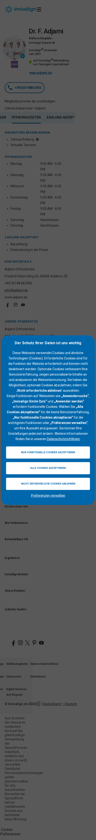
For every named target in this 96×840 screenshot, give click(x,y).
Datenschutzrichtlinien (63, 439)
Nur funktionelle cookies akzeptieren (48, 452)
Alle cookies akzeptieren (48, 468)
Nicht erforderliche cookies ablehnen (48, 483)
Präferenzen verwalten (48, 495)
